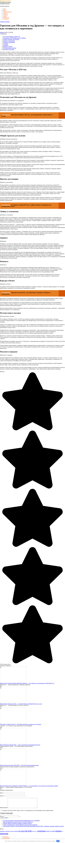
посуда (35, 831)
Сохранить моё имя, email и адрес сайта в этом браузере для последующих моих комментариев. (28, 810)
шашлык (4, 833)
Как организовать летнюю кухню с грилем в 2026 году (18, 822)
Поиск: (2, 816)
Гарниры (5, 14)
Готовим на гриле (5, 3)
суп (62, 831)
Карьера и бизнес (8, 46)
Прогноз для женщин (9, 40)
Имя (1, 793)
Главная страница (5, 21)
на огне (28, 831)
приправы (41, 831)
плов (33, 831)
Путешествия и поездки (9, 48)
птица (47, 831)
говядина (7, 831)
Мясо (4, 9)
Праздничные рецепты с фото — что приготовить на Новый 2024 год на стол (21, 703)
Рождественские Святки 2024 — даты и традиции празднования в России (20, 744)
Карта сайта (6, 838)
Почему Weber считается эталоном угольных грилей (17, 823)
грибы (11, 831)
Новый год (3, 32)
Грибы (5, 16)
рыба (53, 831)
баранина (2, 831)
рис (50, 831)
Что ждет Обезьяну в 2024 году (11, 36)
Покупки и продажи (8, 49)
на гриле (21, 831)
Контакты (5, 836)
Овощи (5, 13)
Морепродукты (7, 11)
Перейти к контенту (5, 0)
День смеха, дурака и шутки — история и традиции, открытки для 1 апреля (20, 724)
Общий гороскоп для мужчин (11, 39)
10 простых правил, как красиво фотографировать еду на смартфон (21, 820)
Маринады (6, 17)
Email (2, 796)
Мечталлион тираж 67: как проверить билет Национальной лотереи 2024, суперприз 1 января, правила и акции (33, 826)
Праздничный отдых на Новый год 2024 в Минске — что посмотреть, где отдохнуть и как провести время (29, 785)
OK (58, 841)
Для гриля (6, 19)
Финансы (5, 45)
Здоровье (5, 43)
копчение (15, 831)
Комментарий (3, 807)
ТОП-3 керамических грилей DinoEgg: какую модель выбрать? (20, 824)
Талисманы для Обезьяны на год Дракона (14, 38)
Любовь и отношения (9, 42)
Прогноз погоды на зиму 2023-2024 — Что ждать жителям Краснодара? (19, 765)
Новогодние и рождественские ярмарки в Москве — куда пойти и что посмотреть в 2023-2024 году (27, 683)
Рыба (4, 10)
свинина (58, 831)
